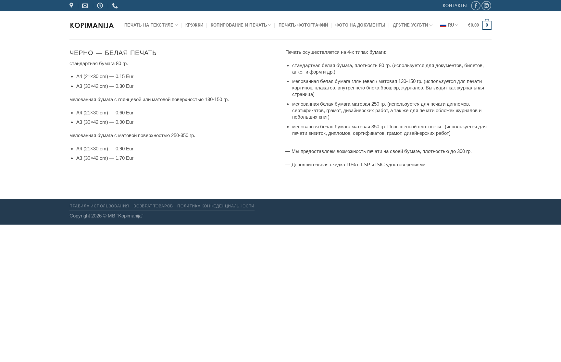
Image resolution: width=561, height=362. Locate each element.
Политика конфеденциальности (216, 206)
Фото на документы (360, 25)
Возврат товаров (153, 206)
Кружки (194, 25)
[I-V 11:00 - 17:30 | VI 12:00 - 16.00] (101, 6)
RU (451, 25)
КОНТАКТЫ (455, 5)
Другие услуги (410, 25)
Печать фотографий (303, 25)
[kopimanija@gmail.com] (86, 6)
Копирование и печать (239, 25)
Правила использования (99, 206)
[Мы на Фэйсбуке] (475, 6)
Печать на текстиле (149, 25)
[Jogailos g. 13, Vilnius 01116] (72, 6)
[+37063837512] (115, 6)
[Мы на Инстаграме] (486, 6)
